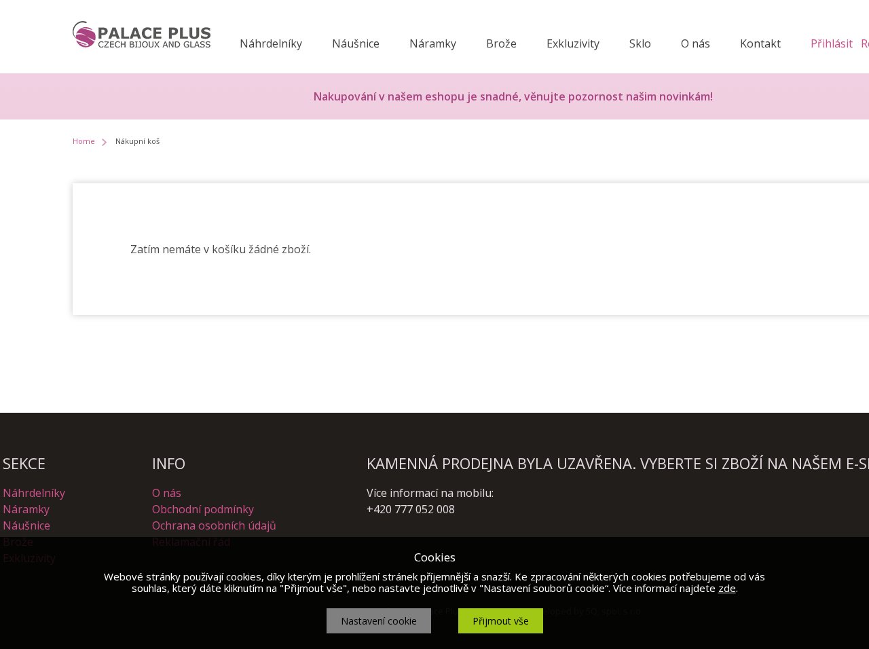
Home (84, 141)
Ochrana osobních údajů (214, 525)
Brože (501, 43)
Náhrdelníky (271, 43)
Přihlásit (832, 43)
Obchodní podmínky (203, 509)
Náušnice (356, 43)
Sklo (640, 43)
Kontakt (760, 43)
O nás (695, 43)
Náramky (432, 43)
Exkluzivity (573, 43)
